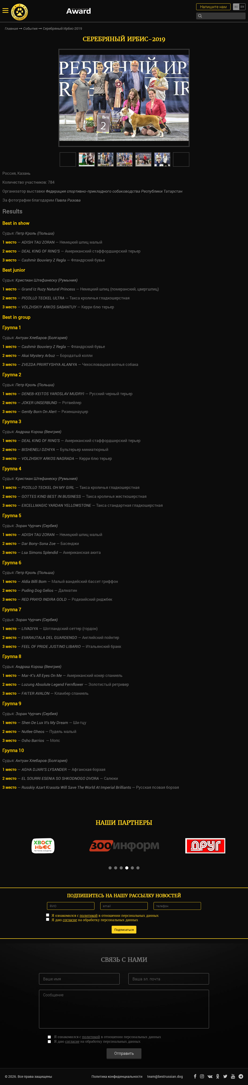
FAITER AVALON (35, 693)
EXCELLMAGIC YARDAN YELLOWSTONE (56, 505)
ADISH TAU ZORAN (38, 242)
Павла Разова (68, 200)
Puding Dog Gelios (37, 590)
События (30, 28)
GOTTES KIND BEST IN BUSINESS (51, 496)
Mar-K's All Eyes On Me (42, 675)
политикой (89, 915)
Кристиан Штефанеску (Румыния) (47, 280)
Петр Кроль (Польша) (35, 233)
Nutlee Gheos (33, 731)
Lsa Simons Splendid (40, 552)
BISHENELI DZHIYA (38, 449)
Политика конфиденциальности (117, 1076)
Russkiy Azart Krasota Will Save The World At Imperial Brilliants (76, 787)
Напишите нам (213, 6)
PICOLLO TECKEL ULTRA (43, 298)
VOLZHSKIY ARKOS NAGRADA (48, 458)
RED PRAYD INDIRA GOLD (44, 599)
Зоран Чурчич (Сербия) (37, 525)
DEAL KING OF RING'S (41, 251)
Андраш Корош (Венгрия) (38, 431)
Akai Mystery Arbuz (38, 355)
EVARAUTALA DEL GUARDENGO (49, 637)
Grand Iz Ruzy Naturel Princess (48, 289)
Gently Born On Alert (39, 411)
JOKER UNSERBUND (39, 402)
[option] (124, 98)
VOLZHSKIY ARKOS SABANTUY (49, 307)
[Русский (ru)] (236, 6)
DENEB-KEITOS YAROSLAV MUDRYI (53, 393)
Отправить (124, 1053)
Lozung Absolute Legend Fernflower (52, 684)
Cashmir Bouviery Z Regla (44, 260)
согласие (70, 920)
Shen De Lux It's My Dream (45, 722)
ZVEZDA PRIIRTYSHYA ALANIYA (49, 364)
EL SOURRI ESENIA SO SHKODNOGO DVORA (60, 778)
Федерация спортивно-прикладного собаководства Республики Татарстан (114, 191)
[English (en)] (242, 6)
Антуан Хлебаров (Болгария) (41, 337)
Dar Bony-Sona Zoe (38, 543)
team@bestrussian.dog (165, 1076)
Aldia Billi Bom (34, 581)
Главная (11, 28)
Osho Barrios (33, 740)
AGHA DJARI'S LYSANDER (44, 769)
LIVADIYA (30, 628)
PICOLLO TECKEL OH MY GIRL (48, 487)
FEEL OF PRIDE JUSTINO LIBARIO (51, 646)
